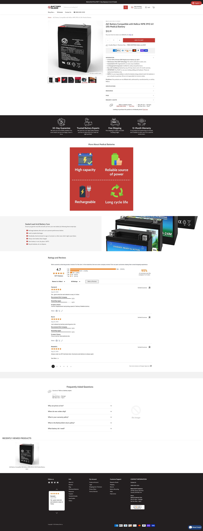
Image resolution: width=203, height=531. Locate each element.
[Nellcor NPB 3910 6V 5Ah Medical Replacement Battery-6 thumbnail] (85, 80)
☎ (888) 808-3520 (79, 12)
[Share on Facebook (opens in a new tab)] (57, 311)
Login (90, 484)
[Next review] (57, 513)
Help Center (113, 494)
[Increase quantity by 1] (120, 40)
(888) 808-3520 (121, 106)
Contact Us (68, 12)
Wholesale (60, 12)
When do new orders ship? (57, 411)
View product (27, 455)
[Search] (126, 7)
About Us (71, 482)
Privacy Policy (92, 489)
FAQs (107, 95)
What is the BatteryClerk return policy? (61, 423)
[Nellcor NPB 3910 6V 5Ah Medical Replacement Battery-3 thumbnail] (64, 80)
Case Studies (72, 498)
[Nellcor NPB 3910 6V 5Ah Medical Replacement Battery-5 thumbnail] (78, 80)
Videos (70, 500)
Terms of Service (93, 491)
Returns (112, 487)
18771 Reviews (60, 276)
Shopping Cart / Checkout (95, 487)
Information (110, 57)
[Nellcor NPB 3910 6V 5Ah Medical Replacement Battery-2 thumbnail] (58, 80)
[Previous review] (57, 489)
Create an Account (93, 482)
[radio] (101, 269)
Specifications (110, 86)
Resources (109, 91)
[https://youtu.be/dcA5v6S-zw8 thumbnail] (92, 80)
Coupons (71, 494)
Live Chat (131, 106)
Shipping (112, 484)
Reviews (71, 484)
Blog (70, 487)
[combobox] (93, 7)
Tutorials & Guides (73, 496)
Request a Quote (114, 482)
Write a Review (92, 281)
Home (49, 17)
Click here (145, 109)
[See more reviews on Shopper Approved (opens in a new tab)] (62, 311)
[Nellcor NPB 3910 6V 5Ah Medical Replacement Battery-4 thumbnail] (71, 80)
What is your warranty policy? (58, 417)
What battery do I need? (56, 428)
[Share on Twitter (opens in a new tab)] (59, 311)
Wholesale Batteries (74, 489)
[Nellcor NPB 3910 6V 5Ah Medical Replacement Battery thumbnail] (51, 80)
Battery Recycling (114, 489)
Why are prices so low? (56, 406)
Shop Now (51, 12)
